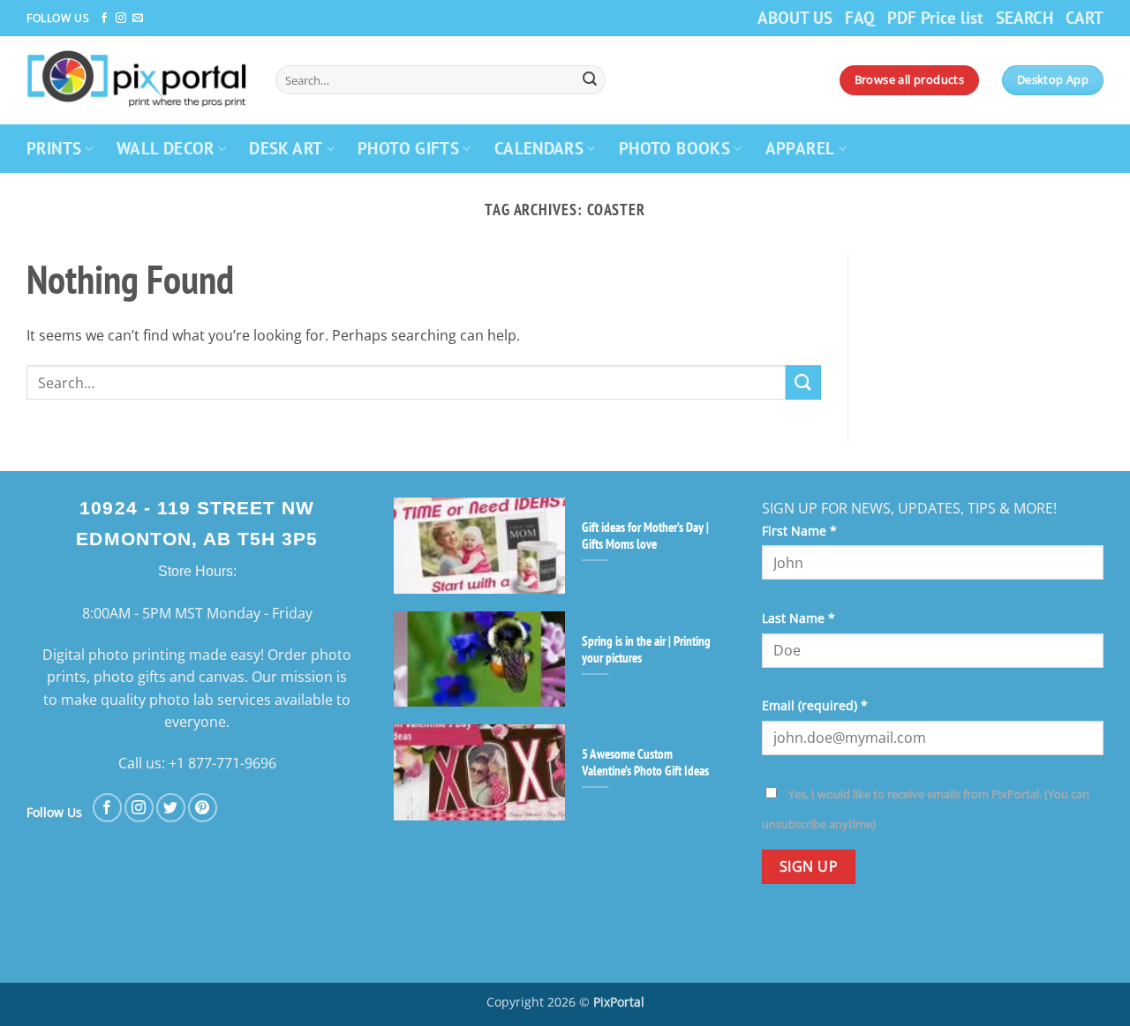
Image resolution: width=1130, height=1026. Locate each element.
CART (1085, 17)
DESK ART (285, 148)
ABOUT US (794, 17)
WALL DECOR (166, 148)
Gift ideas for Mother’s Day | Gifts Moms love (645, 535)
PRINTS (53, 148)
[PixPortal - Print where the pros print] (137, 80)
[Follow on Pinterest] (202, 807)
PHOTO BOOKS (674, 148)
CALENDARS (539, 148)
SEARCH (1024, 17)
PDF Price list (935, 17)
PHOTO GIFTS (408, 148)
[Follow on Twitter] (170, 807)
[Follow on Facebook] (104, 18)
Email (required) (815, 705)
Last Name (798, 618)
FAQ (860, 17)
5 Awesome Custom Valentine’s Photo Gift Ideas (645, 762)
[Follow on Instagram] (121, 18)
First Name (799, 530)
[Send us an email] (137, 18)
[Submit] (590, 80)
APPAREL (800, 148)
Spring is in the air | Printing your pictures (646, 649)
